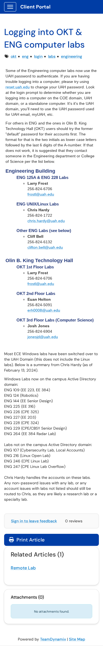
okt (13, 56)
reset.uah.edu (17, 87)
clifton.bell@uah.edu (45, 247)
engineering (71, 56)
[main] (51, 205)
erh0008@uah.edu (43, 310)
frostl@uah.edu (40, 194)
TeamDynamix (53, 639)
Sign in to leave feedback (34, 520)
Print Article (29, 540)
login (38, 56)
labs (51, 56)
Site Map (77, 639)
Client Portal (35, 7)
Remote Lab (23, 568)
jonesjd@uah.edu (42, 337)
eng (25, 56)
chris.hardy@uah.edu (46, 221)
